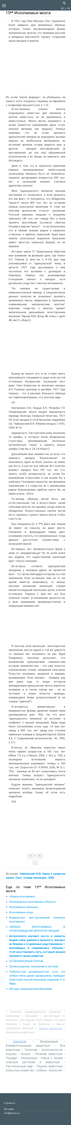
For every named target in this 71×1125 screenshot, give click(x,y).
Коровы (11, 1054)
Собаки (41, 1070)
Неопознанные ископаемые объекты (32, 901)
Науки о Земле (52, 1058)
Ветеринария (49, 1041)
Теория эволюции (50, 1028)
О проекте (9, 1103)
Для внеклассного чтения (36, 1020)
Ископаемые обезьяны (23, 907)
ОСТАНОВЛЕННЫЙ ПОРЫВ (26, 961)
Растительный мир (19, 1066)
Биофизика (12, 1015)
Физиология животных (20, 1032)
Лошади (11, 1058)
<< (62, 8)
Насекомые (29, 1058)
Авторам (9, 1109)
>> (68, 8)
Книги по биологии (36, 1024)
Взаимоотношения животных (28, 1045)
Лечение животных (49, 1054)
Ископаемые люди (21, 912)
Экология (55, 1070)
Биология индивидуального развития (35, 1011)
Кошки (25, 1054)
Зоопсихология (51, 1049)
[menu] (4, 5)
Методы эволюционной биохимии (30, 988)
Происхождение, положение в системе (33, 966)
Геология (31, 1049)
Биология (19, 1041)
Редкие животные (50, 1066)
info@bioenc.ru (12, 1113)
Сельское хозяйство (20, 1070)
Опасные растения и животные (33, 1062)
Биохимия (31, 1015)
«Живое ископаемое (22, 896)
